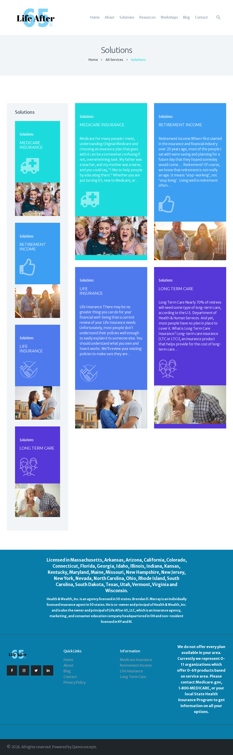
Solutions (87, 116)
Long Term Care (133, 677)
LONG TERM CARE (176, 288)
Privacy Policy (74, 682)
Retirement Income (136, 665)
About (68, 665)
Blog (67, 671)
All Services (114, 60)
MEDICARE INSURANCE (102, 124)
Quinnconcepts (84, 747)
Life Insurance (131, 671)
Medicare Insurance (136, 660)
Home (93, 60)
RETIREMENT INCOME (180, 124)
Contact (70, 677)
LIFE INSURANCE (91, 290)
